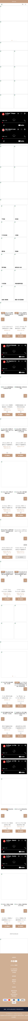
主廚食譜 (14, 972)
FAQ (14, 983)
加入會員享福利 (14, 969)
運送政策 (14, 992)
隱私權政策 (14, 996)
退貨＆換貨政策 (14, 994)
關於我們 (14, 981)
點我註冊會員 (14, 970)
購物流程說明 (14, 990)
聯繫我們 (14, 980)
